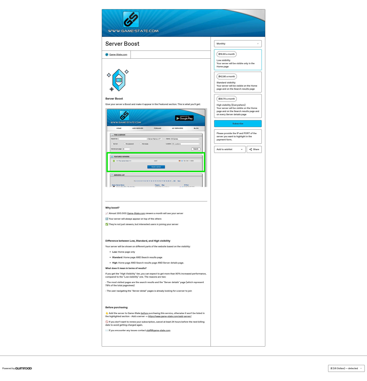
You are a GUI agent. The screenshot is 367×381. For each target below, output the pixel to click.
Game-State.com (118, 54)
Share (256, 149)
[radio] (238, 59)
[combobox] (230, 149)
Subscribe (238, 123)
